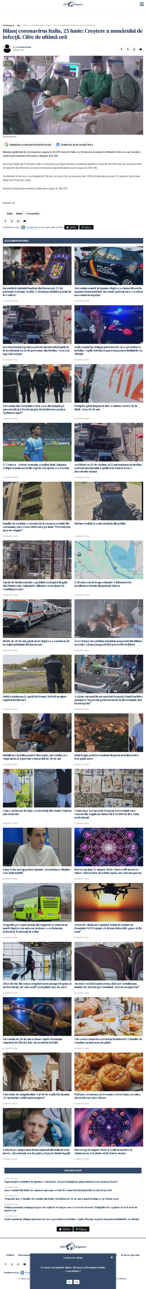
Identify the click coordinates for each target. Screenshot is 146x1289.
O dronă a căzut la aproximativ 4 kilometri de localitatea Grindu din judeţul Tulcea (102, 584)
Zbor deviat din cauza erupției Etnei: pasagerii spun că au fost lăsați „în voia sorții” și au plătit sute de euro (37, 985)
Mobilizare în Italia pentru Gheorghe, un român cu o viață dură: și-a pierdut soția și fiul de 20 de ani (35, 756)
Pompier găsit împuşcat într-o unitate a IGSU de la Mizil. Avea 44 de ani (105, 407)
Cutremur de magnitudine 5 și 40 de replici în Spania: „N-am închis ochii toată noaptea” (36, 1096)
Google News (33, 227)
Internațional (25, 1255)
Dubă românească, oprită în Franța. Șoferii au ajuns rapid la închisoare (35, 698)
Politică (10, 1255)
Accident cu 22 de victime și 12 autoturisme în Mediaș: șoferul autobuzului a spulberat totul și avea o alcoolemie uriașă (108, 468)
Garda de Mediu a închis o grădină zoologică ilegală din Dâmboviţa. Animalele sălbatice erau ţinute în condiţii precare (35, 586)
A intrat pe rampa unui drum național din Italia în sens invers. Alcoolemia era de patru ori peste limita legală (36, 1151)
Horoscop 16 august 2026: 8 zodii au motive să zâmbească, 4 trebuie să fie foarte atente (103, 1151)
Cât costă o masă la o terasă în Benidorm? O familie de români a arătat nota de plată (108, 1040)
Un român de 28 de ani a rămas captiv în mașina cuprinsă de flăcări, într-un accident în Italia (32, 1040)
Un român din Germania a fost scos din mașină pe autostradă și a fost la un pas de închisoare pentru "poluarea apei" (34, 409)
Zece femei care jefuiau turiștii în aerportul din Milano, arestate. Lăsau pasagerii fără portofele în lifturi (108, 642)
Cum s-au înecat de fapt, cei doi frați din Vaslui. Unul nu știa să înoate (37, 812)
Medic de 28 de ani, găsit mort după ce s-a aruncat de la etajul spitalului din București (36, 642)
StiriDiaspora (8, 25)
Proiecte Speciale (130, 1255)
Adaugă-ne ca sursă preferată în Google (30, 144)
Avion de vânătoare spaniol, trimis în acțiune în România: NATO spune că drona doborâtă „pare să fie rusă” (108, 928)
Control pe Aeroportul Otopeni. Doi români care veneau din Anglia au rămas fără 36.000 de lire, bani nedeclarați (106, 814)
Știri (19, 25)
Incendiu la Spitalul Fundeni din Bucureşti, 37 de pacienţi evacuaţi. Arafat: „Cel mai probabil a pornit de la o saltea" (37, 291)
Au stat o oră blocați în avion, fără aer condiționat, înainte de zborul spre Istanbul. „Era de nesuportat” (107, 985)
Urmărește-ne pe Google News (77, 144)
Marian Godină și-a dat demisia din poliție (100, 523)
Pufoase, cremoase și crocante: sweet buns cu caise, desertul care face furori (107, 1096)
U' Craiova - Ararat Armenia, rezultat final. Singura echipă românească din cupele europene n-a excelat (36, 466)
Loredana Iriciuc (23, 47)
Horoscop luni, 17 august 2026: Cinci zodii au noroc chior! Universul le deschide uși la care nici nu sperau (107, 871)
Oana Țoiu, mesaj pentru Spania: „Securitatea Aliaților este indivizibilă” (37, 871)
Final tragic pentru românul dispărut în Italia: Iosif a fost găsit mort (106, 756)
